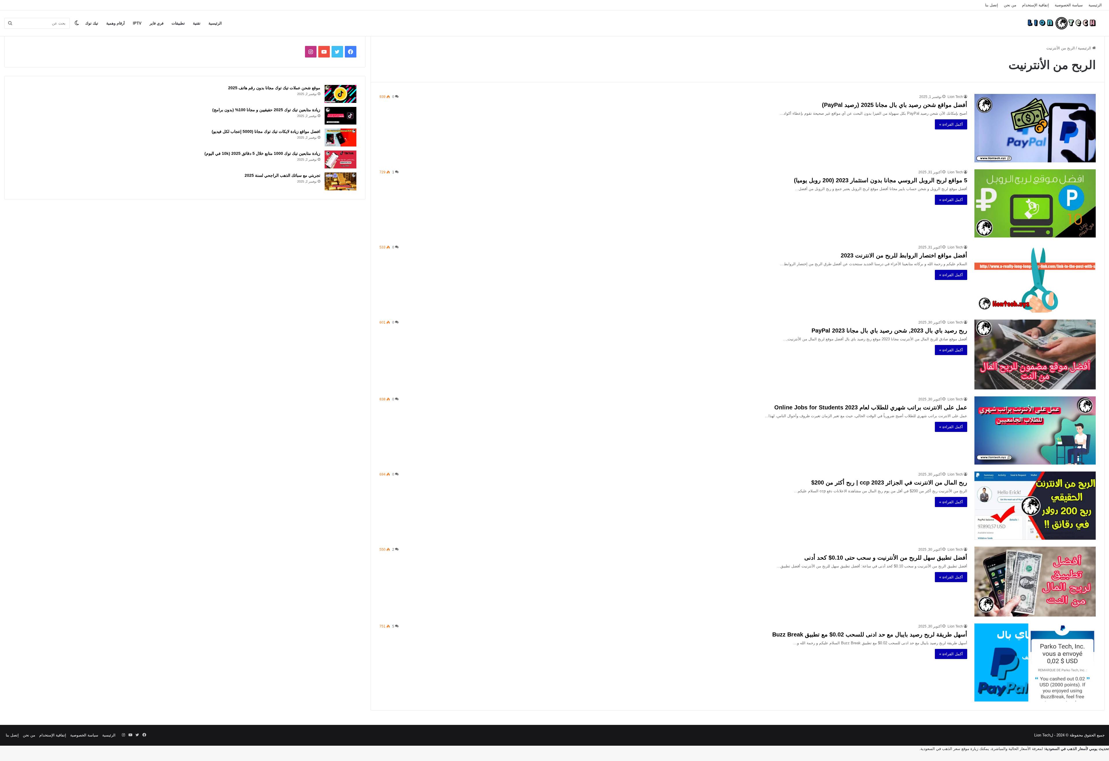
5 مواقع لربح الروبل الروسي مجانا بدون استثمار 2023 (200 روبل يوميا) (880, 180)
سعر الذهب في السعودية (940, 749)
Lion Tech (955, 97)
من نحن (1010, 5)
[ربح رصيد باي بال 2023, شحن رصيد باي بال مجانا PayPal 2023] (1035, 354)
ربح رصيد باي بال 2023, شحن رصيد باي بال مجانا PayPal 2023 (889, 330)
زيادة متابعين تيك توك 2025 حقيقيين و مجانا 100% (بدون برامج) (266, 109)
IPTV (137, 23)
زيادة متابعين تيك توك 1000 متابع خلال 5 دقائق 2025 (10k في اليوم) (262, 153)
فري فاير (156, 23)
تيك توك (91, 23)
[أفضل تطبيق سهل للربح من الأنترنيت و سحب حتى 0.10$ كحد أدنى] (1035, 582)
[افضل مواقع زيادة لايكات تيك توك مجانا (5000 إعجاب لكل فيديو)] (340, 137)
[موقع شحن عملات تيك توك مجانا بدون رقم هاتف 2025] (340, 94)
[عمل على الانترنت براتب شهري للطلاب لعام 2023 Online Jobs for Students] (1035, 430)
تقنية (196, 23)
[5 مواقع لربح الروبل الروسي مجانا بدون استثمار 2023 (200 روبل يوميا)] (1035, 203)
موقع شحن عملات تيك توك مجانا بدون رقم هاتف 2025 (274, 88)
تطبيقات (178, 23)
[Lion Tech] (1061, 23)
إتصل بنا (991, 5)
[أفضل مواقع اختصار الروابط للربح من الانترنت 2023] (1035, 278)
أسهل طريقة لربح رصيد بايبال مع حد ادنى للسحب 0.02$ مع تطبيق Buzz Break (869, 634)
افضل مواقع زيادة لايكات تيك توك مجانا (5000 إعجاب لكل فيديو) (266, 131)
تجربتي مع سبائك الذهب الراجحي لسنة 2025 (282, 175)
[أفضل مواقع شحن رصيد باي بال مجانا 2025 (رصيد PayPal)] (1035, 128)
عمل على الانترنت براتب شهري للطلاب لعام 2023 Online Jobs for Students (870, 407)
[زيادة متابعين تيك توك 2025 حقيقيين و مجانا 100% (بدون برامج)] (340, 116)
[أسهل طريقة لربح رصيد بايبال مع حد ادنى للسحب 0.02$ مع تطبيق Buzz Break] (1035, 662)
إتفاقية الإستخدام (1035, 5)
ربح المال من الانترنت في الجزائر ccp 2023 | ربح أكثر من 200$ (889, 482)
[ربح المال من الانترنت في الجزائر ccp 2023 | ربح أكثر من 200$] (1035, 506)
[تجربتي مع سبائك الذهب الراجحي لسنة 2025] (340, 181)
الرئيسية (1095, 5)
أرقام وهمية (115, 23)
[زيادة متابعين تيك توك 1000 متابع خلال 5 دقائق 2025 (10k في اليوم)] (340, 159)
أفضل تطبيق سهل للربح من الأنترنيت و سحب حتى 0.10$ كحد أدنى (885, 557)
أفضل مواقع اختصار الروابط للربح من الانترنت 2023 (904, 255)
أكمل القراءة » (951, 124)
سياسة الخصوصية (1069, 5)
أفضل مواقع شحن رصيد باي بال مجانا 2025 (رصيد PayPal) (894, 105)
